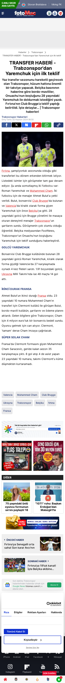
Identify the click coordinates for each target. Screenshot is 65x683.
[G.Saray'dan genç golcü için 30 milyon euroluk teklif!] (48, 456)
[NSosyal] (26, 124)
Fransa (42, 295)
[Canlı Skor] (54, 13)
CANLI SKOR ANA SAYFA (9, 4)
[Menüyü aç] (3, 13)
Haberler (22, 52)
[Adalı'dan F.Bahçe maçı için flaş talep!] (17, 456)
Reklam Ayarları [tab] (37, 612)
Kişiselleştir (31, 639)
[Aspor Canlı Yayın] (49, 13)
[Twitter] (16, 124)
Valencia (11, 205)
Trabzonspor (37, 52)
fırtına (51, 402)
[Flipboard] (36, 124)
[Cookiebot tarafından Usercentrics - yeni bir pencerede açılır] (46, 604)
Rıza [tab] (6, 612)
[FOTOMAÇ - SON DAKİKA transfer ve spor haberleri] (25, 13)
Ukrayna (7, 274)
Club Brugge (40, 200)
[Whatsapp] (46, 124)
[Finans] (32, 522)
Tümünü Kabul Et (16, 631)
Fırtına (6, 170)
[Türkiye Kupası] (60, 13)
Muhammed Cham (41, 190)
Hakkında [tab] (56, 612)
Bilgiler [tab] (18, 612)
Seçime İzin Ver (32, 648)
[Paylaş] (58, 124)
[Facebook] (6, 124)
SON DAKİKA (49, 673)
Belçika (33, 210)
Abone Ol (54, 585)
